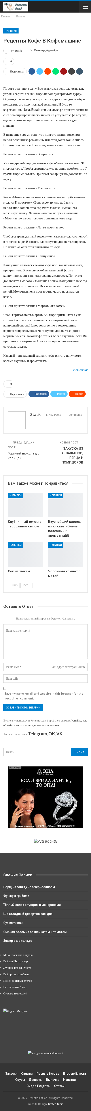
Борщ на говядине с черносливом (29, 887)
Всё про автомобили (16, 974)
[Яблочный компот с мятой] (65, 554)
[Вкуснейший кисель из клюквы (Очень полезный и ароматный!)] (65, 505)
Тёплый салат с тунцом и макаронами (32, 905)
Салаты (27, 1073)
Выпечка (52, 1079)
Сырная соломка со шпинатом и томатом (35, 932)
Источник (80, 370)
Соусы (20, 1079)
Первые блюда (47, 1073)
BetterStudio (55, 1104)
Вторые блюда (74, 1073)
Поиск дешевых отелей (17, 980)
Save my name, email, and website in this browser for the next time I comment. (43, 696)
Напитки (11, 30)
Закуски (11, 1073)
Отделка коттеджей (15, 993)
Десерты (35, 1079)
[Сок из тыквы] (25, 554)
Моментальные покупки (18, 955)
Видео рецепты (38, 1086)
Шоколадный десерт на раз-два (28, 914)
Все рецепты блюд (14, 987)
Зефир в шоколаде (17, 940)
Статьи (59, 1086)
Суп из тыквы (13, 923)
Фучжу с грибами (16, 896)
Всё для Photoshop (15, 961)
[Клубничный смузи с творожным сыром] (25, 505)
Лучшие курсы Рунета (17, 967)
